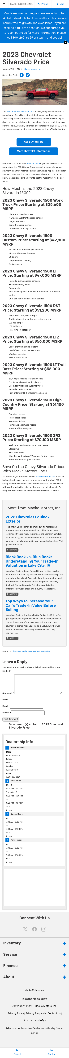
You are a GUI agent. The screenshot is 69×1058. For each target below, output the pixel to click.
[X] (25, 929)
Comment (8, 693)
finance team (33, 164)
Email (5, 706)
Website (6, 713)
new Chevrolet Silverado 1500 (20, 112)
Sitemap (28, 1020)
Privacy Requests (36, 1013)
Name (5, 700)
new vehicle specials (45, 477)
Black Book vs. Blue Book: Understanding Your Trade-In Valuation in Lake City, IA (32, 561)
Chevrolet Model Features (24, 651)
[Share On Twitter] (28, 75)
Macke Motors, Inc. (46, 1006)
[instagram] (43, 929)
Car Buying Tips (33, 142)
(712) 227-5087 (12, 763)
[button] (66, 42)
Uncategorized (44, 651)
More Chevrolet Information (34, 151)
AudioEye (40, 1020)
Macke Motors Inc (32, 69)
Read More (12, 550)
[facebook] (34, 929)
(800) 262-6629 (13, 756)
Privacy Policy (16, 1013)
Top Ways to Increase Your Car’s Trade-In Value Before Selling (31, 605)
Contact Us (54, 1013)
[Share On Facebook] (22, 75)
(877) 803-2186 (13, 770)
